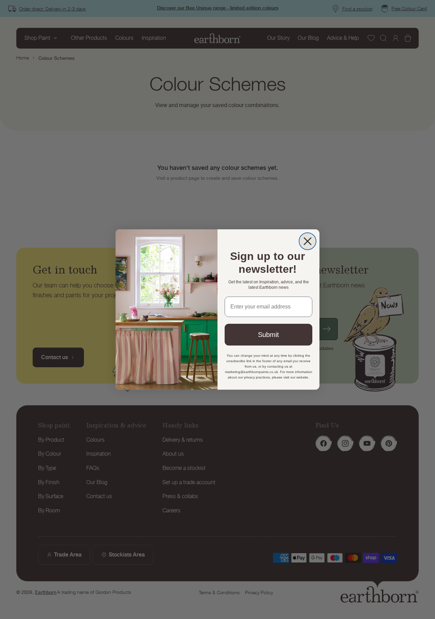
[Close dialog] (307, 241)
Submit (268, 334)
